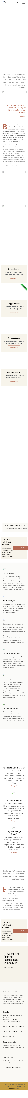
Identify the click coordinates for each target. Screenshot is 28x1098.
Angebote (9, 905)
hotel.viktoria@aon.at (14, 1021)
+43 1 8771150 (12, 1019)
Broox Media (12, 1088)
